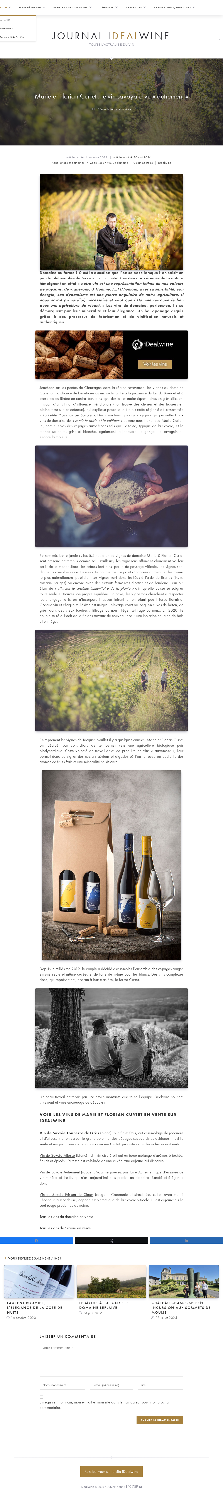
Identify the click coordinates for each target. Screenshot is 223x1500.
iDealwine (164, 163)
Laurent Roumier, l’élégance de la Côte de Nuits (35, 1307)
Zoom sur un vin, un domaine (109, 163)
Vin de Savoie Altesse (57, 1155)
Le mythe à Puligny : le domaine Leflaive (104, 1305)
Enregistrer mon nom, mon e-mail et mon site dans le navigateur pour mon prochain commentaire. (105, 1405)
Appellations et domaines (115, 109)
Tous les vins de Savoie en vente (65, 1227)
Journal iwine (111, 35)
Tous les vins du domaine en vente (66, 1216)
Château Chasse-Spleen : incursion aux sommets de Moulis (181, 1307)
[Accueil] (93, 109)
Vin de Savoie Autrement (60, 1172)
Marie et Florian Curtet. (100, 277)
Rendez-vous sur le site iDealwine (112, 1471)
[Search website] (218, 39)
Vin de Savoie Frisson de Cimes (66, 1194)
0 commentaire (143, 163)
